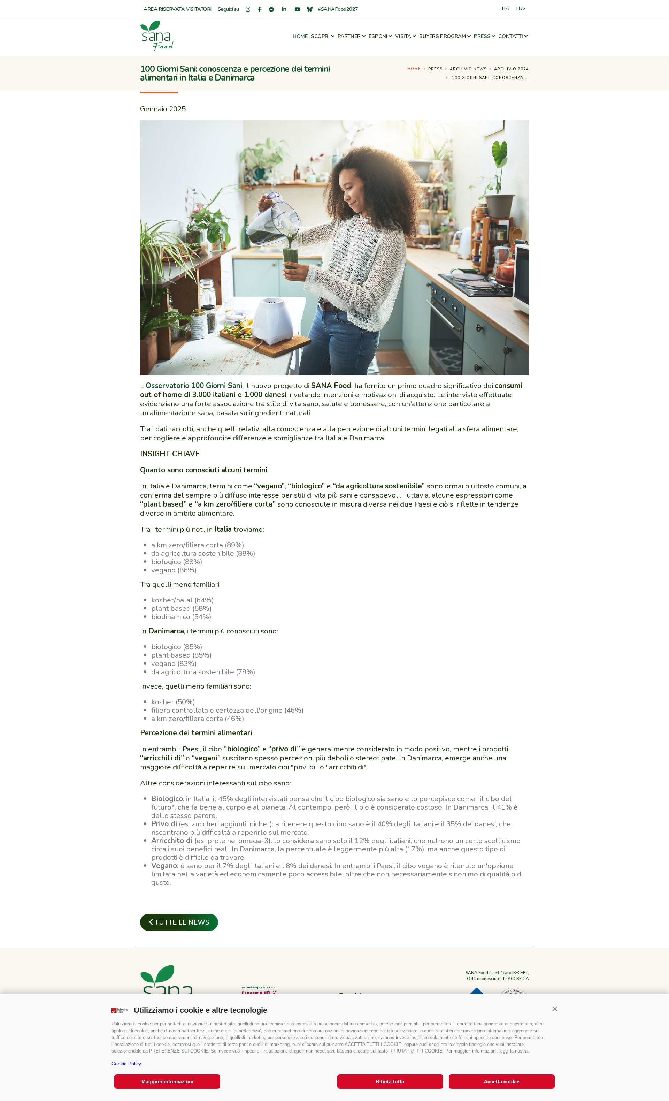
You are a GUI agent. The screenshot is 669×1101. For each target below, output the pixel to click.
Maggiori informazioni (167, 1081)
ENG (521, 8)
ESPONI (378, 36)
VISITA (403, 36)
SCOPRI (320, 36)
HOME (300, 36)
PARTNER (349, 36)
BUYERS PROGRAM (442, 36)
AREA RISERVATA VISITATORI (178, 9)
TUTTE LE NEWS (181, 922)
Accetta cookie (502, 1081)
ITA (505, 8)
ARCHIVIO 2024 (511, 69)
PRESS (482, 36)
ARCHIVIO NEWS (468, 69)
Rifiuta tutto (390, 1081)
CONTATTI (510, 36)
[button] (555, 1008)
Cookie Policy (126, 1063)
